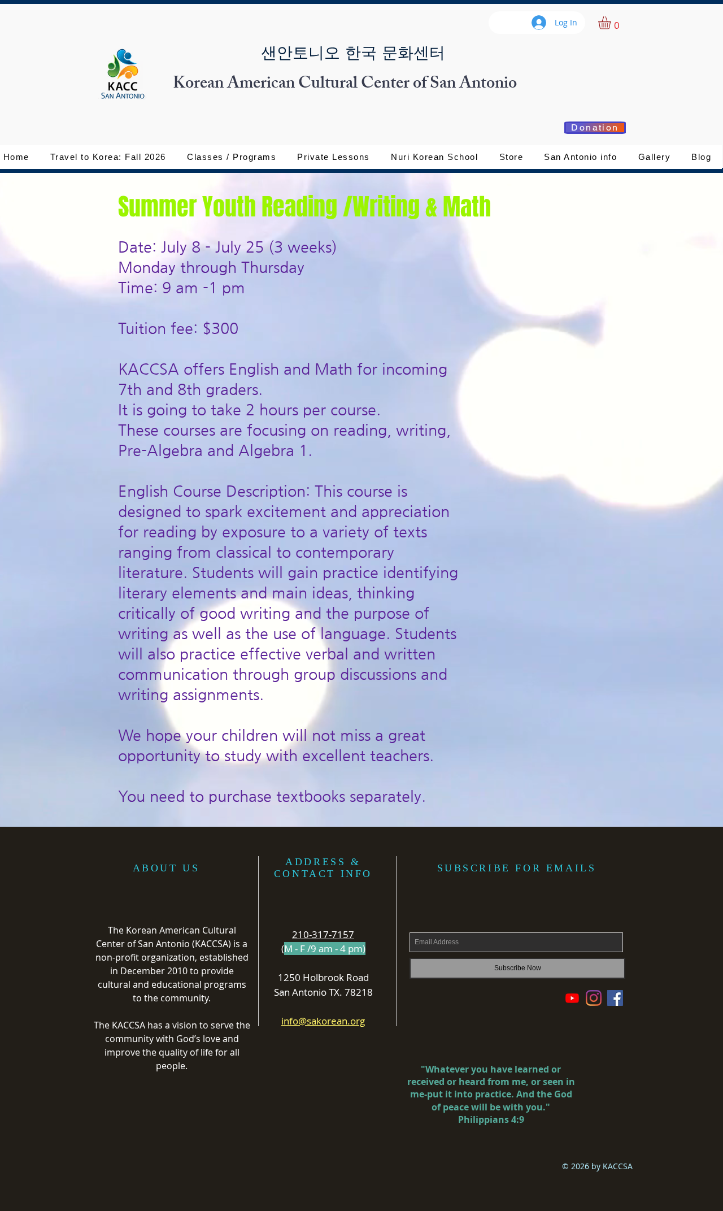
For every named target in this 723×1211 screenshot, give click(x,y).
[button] (511, 157)
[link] (612, 22)
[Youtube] (572, 998)
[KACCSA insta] (594, 998)
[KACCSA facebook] (615, 998)
